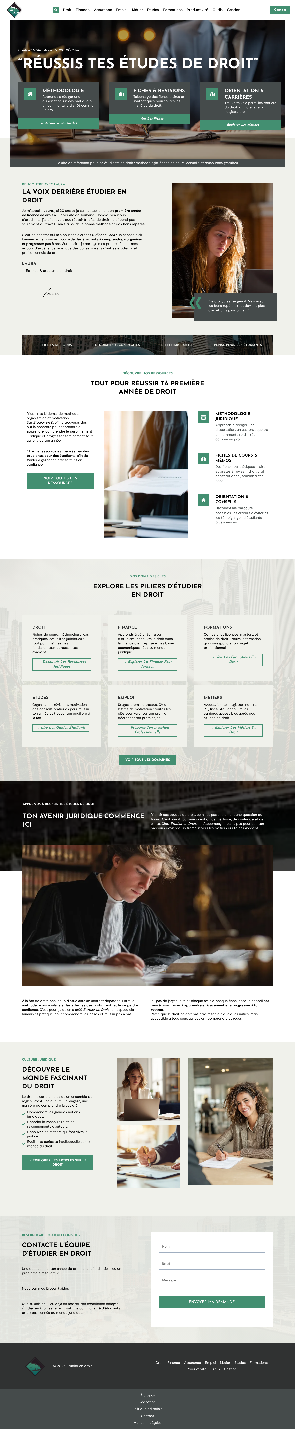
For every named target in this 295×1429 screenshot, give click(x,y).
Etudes (153, 9)
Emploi (122, 9)
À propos (147, 1395)
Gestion (233, 9)
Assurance (103, 9)
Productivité (197, 9)
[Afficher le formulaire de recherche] (56, 10)
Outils (218, 9)
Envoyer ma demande (212, 1302)
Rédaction (147, 1402)
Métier (137, 9)
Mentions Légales (148, 1422)
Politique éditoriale (147, 1409)
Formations (173, 9)
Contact (280, 10)
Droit (67, 9)
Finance (83, 9)
